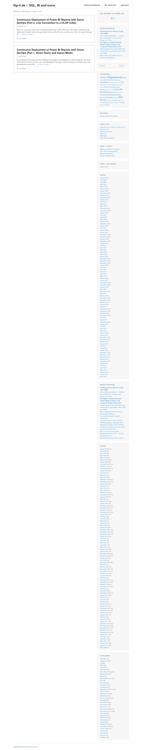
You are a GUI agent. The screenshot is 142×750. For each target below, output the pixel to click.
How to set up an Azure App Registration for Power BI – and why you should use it (112, 433)
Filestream (102, 84)
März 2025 (103, 206)
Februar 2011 (104, 372)
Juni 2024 (103, 215)
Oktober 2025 (104, 195)
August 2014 (104, 324)
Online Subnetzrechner (107, 156)
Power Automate (111, 89)
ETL (122, 82)
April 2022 (103, 252)
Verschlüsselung (104, 102)
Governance (108, 84)
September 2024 (105, 210)
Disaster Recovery (117, 82)
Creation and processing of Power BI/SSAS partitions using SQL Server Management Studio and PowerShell (112, 422)
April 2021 (103, 274)
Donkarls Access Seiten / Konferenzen (112, 127)
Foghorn (35, 747)
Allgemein (22, 38)
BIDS (124, 78)
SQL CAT (103, 134)
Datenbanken (104, 82)
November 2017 (105, 309)
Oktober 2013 (104, 341)
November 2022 (105, 237)
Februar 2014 (104, 333)
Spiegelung (115, 97)
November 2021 (105, 261)
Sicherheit (109, 97)
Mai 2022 (103, 250)
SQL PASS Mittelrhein (107, 138)
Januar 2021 (104, 280)
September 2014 (105, 322)
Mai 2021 (103, 272)
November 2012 (105, 355)
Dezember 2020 (105, 283)
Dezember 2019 (105, 291)
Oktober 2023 (104, 221)
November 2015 (105, 315)
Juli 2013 (103, 346)
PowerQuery (113, 92)
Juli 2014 (103, 326)
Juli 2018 (103, 307)
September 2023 (105, 224)
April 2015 (103, 320)
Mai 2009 (103, 376)
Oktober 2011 (104, 359)
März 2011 (103, 370)
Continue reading (27, 34)
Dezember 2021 (105, 259)
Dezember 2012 (105, 352)
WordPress (25, 747)
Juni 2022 (103, 248)
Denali (110, 82)
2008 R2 (103, 77)
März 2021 (103, 276)
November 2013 (105, 339)
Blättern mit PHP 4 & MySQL (109, 149)
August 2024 (104, 213)
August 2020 (104, 287)
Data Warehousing (116, 80)
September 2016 (105, 311)
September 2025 (105, 197)
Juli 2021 (103, 267)
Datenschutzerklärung (92, 5)
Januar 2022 (104, 256)
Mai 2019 (103, 293)
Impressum (125, 5)
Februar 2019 (104, 296)
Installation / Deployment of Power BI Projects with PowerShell (112, 428)
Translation (109, 100)
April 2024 (103, 217)
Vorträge (122, 102)
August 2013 (104, 344)
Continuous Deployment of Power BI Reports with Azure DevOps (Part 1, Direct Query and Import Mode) (50, 51)
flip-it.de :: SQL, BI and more (34, 5)
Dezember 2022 (105, 235)
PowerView (120, 92)
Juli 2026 (103, 180)
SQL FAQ (103, 136)
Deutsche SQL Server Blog (108, 116)
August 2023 (104, 226)
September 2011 (105, 361)
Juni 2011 (103, 365)
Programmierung (107, 94)
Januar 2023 (104, 232)
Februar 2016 (104, 313)
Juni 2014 (103, 328)
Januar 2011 (104, 374)
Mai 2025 (103, 204)
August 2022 (104, 243)
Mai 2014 (103, 331)
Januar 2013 (104, 350)
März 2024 (103, 219)
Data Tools (107, 80)
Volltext (117, 102)
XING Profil (104, 167)
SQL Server (103, 718)
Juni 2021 (103, 269)
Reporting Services (106, 711)
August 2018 (104, 304)
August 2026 (104, 178)
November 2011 (105, 357)
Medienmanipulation (107, 153)
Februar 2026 (104, 189)
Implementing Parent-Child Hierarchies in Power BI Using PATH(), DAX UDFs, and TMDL (113, 51)
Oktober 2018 (104, 302)
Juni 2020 (103, 289)
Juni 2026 (103, 182)
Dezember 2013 (105, 337)
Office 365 (107, 87)
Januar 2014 (104, 335)
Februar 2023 (104, 230)
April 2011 (103, 368)
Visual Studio (112, 102)
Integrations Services (107, 689)
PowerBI (118, 89)
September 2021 (105, 263)
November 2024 (105, 208)
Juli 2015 (103, 317)
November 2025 (105, 193)
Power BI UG (104, 129)
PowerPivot (104, 92)
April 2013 (103, 348)
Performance (103, 90)
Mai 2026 (103, 184)
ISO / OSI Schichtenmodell (109, 151)
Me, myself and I (110, 5)
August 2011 (104, 363)
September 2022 (105, 241)
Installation (114, 85)
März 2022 (103, 254)
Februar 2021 (104, 278)
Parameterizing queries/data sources (111, 438)
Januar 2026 (104, 191)
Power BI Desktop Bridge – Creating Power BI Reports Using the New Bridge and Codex (112, 38)
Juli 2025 (103, 202)
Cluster (101, 80)
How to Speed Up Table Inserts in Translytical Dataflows (111, 56)
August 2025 (104, 200)
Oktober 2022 (104, 239)
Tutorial (114, 100)
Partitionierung (115, 87)
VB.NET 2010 (120, 100)
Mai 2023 (103, 228)
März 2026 (103, 186)
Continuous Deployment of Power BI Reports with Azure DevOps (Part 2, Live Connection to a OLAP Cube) (50, 21)
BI (121, 77)
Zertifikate (107, 105)
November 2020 (105, 285)
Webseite (102, 105)
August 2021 (104, 265)
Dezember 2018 (105, 298)
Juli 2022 (103, 245)
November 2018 (105, 300)
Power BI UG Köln (106, 131)
